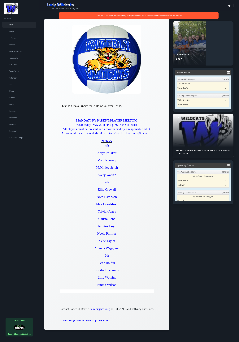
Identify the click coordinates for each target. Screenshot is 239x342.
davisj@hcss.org (100, 309)
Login (229, 5)
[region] (19, 171)
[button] (214, 5)
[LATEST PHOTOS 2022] (189, 64)
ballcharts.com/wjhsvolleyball (64, 8)
